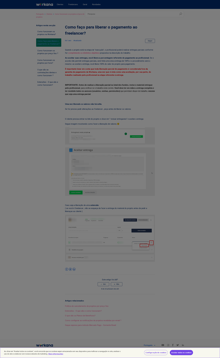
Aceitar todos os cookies (181, 353)
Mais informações (55, 354)
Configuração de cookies (156, 353)
